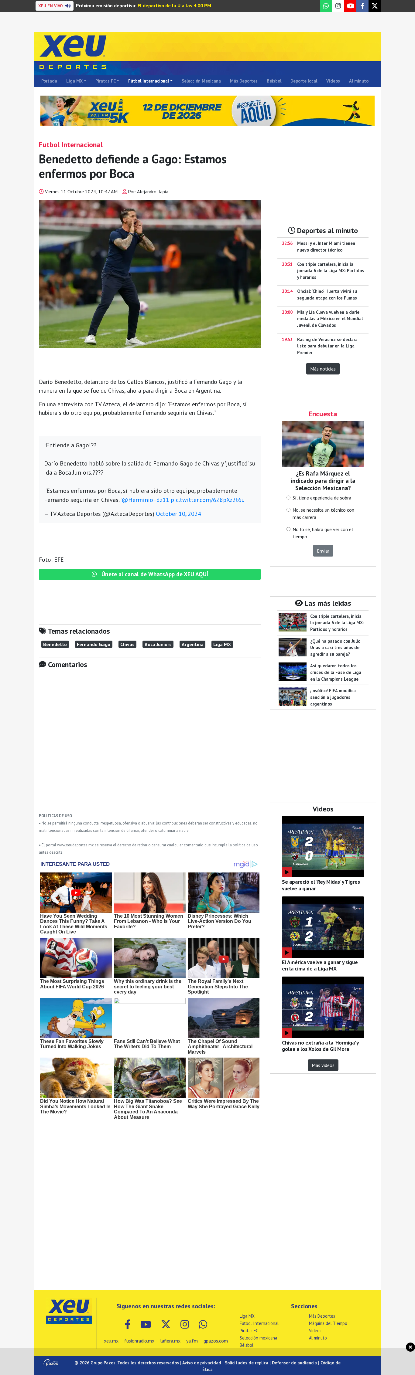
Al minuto (359, 81)
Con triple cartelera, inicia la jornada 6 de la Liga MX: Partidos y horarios (330, 270)
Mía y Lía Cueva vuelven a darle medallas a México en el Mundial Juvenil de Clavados (330, 318)
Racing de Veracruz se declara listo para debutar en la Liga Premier (327, 346)
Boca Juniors (158, 644)
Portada (49, 81)
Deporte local (303, 81)
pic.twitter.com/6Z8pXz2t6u (208, 500)
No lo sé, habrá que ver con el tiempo (323, 533)
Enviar (323, 551)
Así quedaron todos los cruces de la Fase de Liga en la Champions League (335, 672)
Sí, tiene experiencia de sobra (322, 498)
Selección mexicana (258, 1338)
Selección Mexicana (201, 81)
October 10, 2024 (178, 514)
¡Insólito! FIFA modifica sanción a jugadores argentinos (333, 697)
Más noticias (323, 369)
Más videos (323, 1065)
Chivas (127, 644)
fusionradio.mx (139, 1341)
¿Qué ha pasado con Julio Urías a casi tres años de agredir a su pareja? (335, 647)
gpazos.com (216, 1341)
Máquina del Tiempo (328, 1323)
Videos (333, 81)
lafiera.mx (170, 1341)
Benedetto (55, 644)
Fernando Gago (93, 644)
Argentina (193, 644)
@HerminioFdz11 (145, 500)
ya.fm (192, 1341)
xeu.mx (111, 1341)
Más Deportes (244, 81)
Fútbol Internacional (148, 81)
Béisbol (274, 81)
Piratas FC (105, 81)
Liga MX (74, 81)
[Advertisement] (150, 745)
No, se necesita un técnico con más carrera (323, 513)
